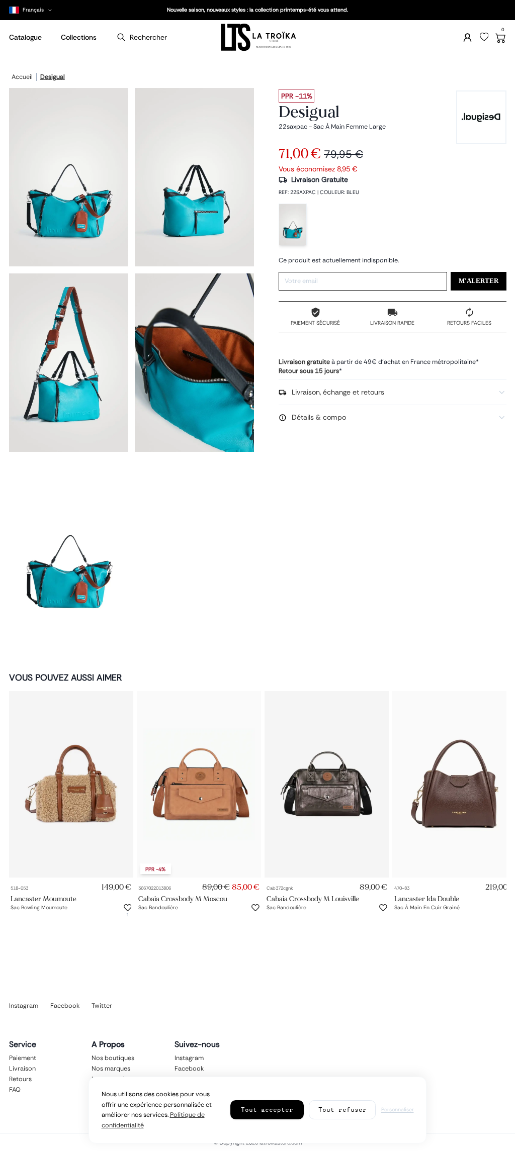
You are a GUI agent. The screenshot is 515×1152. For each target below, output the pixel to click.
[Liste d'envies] (484, 37)
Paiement (22, 1057)
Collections (79, 37)
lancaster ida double (426, 898)
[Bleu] (293, 224)
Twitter (102, 1005)
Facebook (64, 1005)
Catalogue (25, 37)
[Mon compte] (467, 37)
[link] (71, 784)
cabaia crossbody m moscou (182, 898)
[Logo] (257, 37)
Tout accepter (267, 1109)
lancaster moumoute (43, 898)
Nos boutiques (113, 1057)
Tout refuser (342, 1109)
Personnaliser (397, 1109)
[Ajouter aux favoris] (128, 908)
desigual (52, 77)
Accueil (22, 77)
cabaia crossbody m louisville (313, 898)
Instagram (23, 1005)
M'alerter (478, 280)
